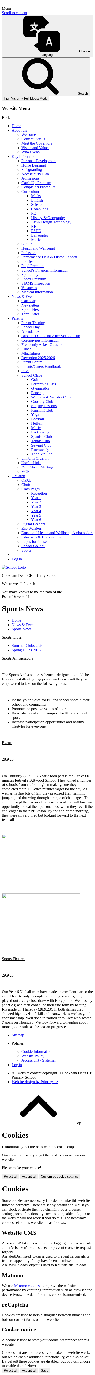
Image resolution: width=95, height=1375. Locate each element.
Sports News (31, 310)
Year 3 (36, 506)
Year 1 (36, 498)
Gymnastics (40, 388)
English (37, 200)
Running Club (42, 410)
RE (33, 226)
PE (33, 213)
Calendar (28, 301)
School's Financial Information (44, 270)
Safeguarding (31, 169)
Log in (17, 559)
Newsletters (30, 305)
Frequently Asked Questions (43, 345)
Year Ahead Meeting (37, 467)
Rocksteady (40, 450)
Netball (36, 423)
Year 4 (36, 511)
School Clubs (31, 375)
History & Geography (48, 218)
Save (44, 1370)
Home (16, 126)
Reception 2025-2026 (38, 358)
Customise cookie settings (59, 1176)
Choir (25, 485)
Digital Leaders (33, 524)
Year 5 (36, 515)
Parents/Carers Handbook (41, 366)
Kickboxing (40, 432)
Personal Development (38, 161)
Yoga (35, 415)
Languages (39, 235)
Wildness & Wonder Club (51, 397)
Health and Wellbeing (38, 248)
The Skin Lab (41, 454)
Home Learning (33, 165)
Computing (39, 209)
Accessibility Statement (39, 1060)
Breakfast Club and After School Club (50, 336)
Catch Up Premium (36, 183)
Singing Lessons (44, 406)
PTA (25, 371)
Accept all (29, 1176)
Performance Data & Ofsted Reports (49, 257)
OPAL (26, 480)
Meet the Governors (36, 143)
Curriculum (30, 191)
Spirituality (29, 275)
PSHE (36, 231)
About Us (19, 130)
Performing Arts (43, 384)
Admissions (30, 178)
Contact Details (33, 139)
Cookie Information (36, 1051)
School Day (30, 327)
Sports (26, 550)
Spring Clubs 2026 (26, 650)
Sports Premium (33, 279)
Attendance (30, 331)
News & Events (24, 296)
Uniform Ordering (35, 458)
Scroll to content (14, 13)
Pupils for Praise (34, 541)
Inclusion (28, 253)
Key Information (24, 156)
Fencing (37, 393)
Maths (36, 196)
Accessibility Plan (35, 174)
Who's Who (30, 152)
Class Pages (30, 489)
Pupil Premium (32, 266)
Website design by (35, 1082)
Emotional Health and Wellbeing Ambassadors (57, 533)
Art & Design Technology (51, 222)
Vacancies (29, 288)
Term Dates (30, 314)
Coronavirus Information (40, 340)
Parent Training (33, 323)
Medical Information (37, 292)
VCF (25, 471)
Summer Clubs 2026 (27, 645)
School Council (33, 546)
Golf (34, 380)
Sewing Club (41, 445)
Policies (27, 261)
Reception (39, 493)
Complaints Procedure (38, 187)
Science (37, 205)
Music (36, 240)
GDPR (26, 244)
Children (18, 476)
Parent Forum (31, 362)
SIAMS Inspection (35, 283)
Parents (17, 318)
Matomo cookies (27, 1286)
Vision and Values (35, 148)
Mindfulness (30, 353)
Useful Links (31, 463)
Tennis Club (40, 441)
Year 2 (36, 502)
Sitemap (18, 1035)
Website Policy (32, 1056)
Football (37, 419)
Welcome (28, 134)
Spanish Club (41, 436)
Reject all (10, 1176)
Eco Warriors (31, 528)
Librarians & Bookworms (41, 537)
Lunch (26, 349)
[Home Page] (14, 567)
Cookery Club (42, 401)
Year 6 (36, 520)
